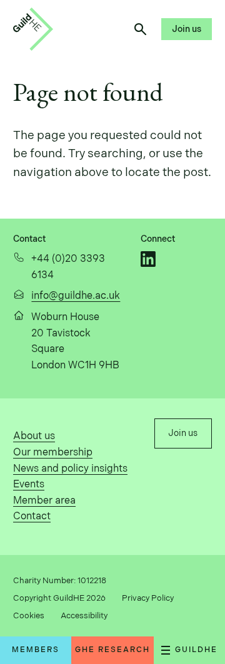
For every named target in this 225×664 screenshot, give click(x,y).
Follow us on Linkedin (148, 259)
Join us (186, 29)
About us (34, 436)
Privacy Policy (148, 598)
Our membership (52, 453)
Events (28, 484)
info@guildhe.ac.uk (75, 296)
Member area (44, 501)
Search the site (140, 29)
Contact (32, 516)
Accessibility (84, 616)
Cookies (28, 616)
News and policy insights (70, 469)
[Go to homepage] (33, 29)
